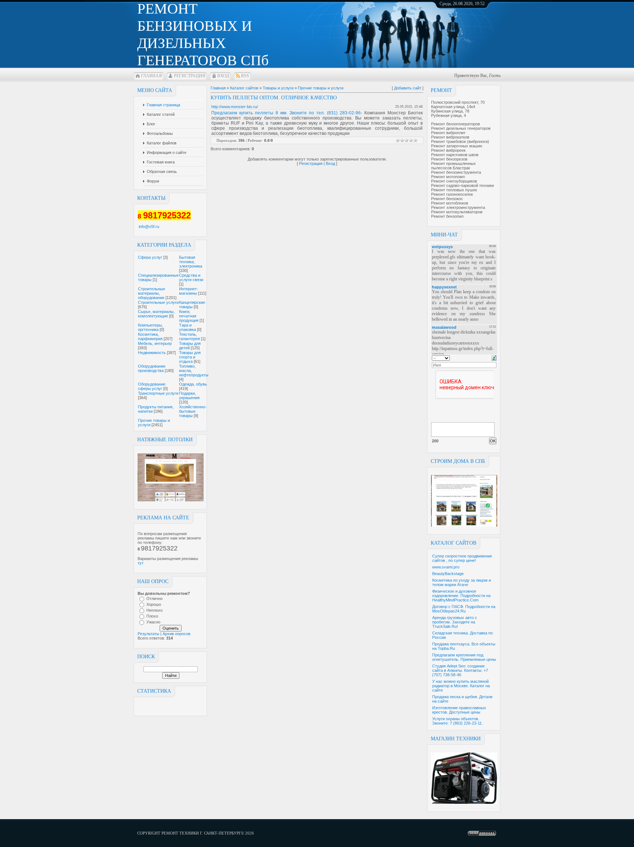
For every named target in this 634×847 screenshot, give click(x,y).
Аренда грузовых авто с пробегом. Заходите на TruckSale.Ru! (454, 622)
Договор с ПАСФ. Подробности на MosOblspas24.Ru (463, 608)
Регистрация (189, 75)
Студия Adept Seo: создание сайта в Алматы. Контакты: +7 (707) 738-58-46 (460, 670)
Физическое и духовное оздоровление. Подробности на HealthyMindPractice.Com (461, 595)
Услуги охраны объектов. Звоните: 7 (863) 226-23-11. (457, 721)
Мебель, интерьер (155, 343)
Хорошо (153, 604)
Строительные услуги (158, 302)
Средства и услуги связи (191, 277)
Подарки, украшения (189, 395)
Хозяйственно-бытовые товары (193, 411)
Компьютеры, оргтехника (150, 327)
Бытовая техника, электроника (190, 261)
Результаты (148, 633)
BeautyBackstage (448, 573)
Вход (223, 75)
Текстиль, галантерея (189, 336)
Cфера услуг (150, 257)
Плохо (152, 616)
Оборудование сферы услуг (151, 386)
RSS (245, 75)
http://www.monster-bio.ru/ (234, 106)
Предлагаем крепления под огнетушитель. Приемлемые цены (464, 657)
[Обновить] (494, 357)
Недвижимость (152, 352)
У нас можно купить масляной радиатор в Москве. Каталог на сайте (461, 685)
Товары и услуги (278, 88)
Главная (151, 75)
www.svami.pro (445, 567)
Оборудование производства (151, 368)
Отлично (154, 598)
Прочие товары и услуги (320, 88)
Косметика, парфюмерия (150, 336)
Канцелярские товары (192, 304)
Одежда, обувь (193, 384)
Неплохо (154, 610)
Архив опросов (176, 633)
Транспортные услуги (158, 393)
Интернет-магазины (188, 291)
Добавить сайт (407, 88)
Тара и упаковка (187, 327)
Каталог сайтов (244, 88)
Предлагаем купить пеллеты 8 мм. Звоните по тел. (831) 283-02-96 (286, 112)
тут (140, 563)
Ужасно (153, 622)
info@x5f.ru (149, 226)
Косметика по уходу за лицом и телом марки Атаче (461, 582)
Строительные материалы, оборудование (151, 293)
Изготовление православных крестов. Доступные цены (459, 710)
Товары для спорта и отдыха (190, 357)
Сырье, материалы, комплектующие (156, 313)
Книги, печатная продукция (188, 316)
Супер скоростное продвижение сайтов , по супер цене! (462, 558)
